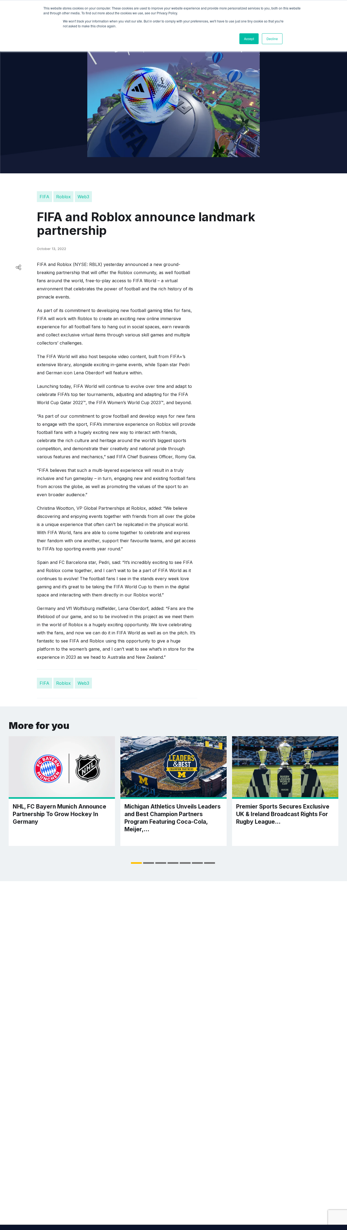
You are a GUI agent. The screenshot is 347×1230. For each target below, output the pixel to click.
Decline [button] (272, 38)
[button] (136, 863)
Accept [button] (249, 38)
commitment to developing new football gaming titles (119, 310)
